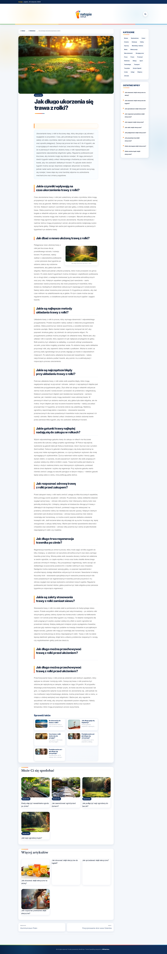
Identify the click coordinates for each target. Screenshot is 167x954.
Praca (125, 57)
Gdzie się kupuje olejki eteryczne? (135, 146)
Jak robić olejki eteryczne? (133, 127)
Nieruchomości (128, 53)
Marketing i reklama (137, 45)
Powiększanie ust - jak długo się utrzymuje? (56, 751)
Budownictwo (135, 38)
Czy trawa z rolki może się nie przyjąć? (55, 736)
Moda (125, 49)
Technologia (127, 64)
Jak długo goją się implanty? (88, 721)
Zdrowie (126, 75)
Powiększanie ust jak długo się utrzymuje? (88, 736)
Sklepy (135, 60)
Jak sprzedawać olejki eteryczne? (95, 860)
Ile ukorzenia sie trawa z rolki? (54, 721)
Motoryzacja (133, 49)
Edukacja (134, 42)
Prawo (132, 57)
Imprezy (126, 45)
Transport (137, 64)
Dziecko (126, 42)
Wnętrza (139, 72)
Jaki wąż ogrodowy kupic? (31, 838)
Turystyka (127, 68)
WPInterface (105, 949)
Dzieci (143, 38)
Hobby (142, 42)
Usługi (132, 72)
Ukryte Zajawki (137, 68)
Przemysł (140, 57)
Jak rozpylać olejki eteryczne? (134, 122)
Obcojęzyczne (140, 53)
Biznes (126, 38)
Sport (141, 60)
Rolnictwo (38, 95)
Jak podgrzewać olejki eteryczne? (135, 132)
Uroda (126, 72)
